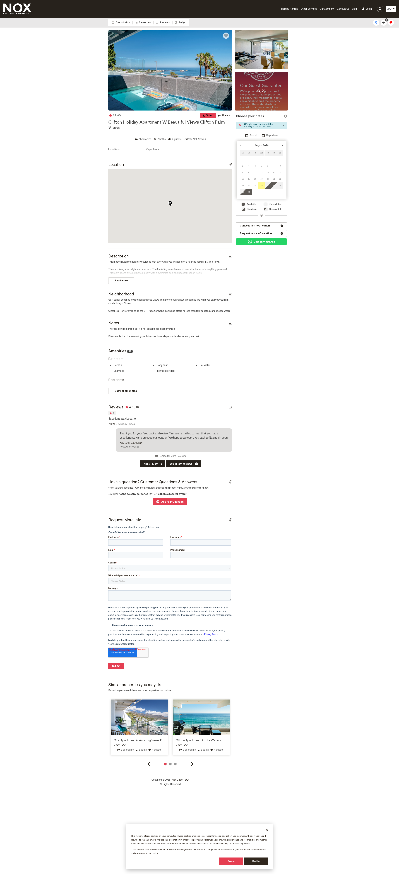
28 (274, 185)
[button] (148, 764)
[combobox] (391, 9)
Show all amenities (126, 391)
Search (327, 8)
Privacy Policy (243, 843)
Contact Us (343, 8)
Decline (256, 861)
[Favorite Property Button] (226, 36)
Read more (121, 280)
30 (243, 192)
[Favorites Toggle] (391, 23)
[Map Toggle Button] (376, 23)
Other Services (309, 8)
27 (268, 185)
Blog (354, 8)
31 (249, 192)
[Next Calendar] (282, 145)
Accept (231, 861)
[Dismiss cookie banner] (267, 830)
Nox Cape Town (180, 779)
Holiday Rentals (289, 8)
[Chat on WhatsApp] (261, 241)
